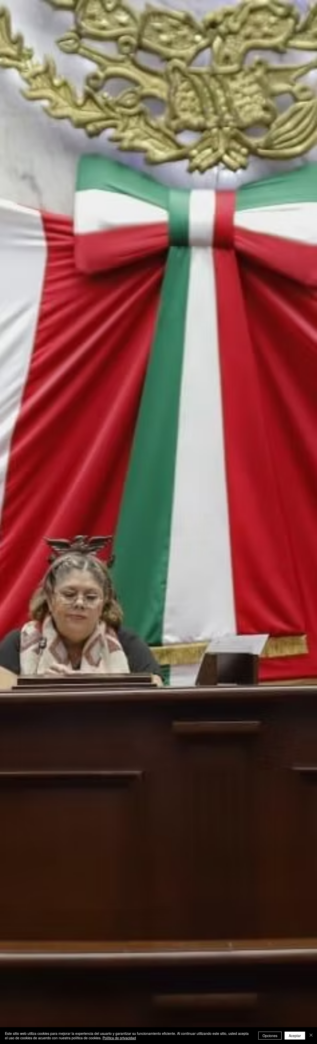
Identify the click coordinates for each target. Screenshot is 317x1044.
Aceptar (295, 1035)
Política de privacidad (119, 1037)
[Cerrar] (311, 1035)
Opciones (270, 1035)
